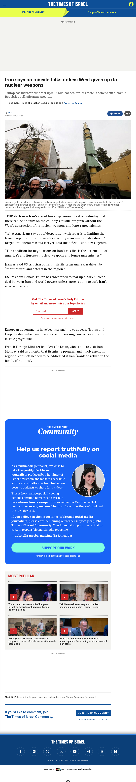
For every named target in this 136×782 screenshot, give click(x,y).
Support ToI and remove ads (103, 12)
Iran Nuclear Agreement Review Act (79, 697)
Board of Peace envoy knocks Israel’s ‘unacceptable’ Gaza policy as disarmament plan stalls (83, 641)
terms (72, 318)
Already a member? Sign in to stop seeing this (58, 555)
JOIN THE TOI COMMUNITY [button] (93, 712)
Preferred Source (73, 103)
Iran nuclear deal (52, 697)
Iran (39, 697)
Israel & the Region (26, 697)
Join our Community (32, 12)
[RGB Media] (61, 769)
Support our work (58, 547)
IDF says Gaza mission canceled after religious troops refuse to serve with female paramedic (32, 641)
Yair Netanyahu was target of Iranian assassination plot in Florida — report (80, 605)
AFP (10, 112)
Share (117, 113)
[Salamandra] (85, 769)
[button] (131, 4)
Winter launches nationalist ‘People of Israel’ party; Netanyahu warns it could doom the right (29, 607)
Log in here (103, 719)
